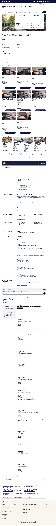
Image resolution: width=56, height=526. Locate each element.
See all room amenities (20, 227)
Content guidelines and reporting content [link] (38, 510)
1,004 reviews (5, 303)
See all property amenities (21, 219)
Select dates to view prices (10, 87)
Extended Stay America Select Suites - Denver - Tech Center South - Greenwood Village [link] (12, 487)
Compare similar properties (24, 158)
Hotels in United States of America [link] (6, 511)
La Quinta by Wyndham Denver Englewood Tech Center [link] (11, 489)
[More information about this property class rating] (5, 7)
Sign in (53, 1)
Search (44, 12)
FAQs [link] (13, 507)
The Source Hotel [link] (6, 494)
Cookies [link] (35, 508)
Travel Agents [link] (25, 512)
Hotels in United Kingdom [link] (5, 508)
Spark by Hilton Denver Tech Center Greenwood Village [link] (11, 492)
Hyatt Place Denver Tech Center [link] (8, 485)
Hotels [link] (3, 497)
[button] (20, 20)
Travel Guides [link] (47, 508)
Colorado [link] (12, 497)
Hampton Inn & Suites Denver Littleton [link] (29, 491)
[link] (44, 4)
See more (18, 191)
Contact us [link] (14, 508)
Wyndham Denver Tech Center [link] (28, 490)
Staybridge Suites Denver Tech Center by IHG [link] (30, 489)
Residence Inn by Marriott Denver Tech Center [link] (10, 484)
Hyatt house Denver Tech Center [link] (8, 491)
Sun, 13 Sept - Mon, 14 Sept (21, 12)
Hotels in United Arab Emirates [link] (6, 507)
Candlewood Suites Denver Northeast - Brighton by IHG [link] (32, 492)
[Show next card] (45, 147)
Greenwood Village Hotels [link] (17, 497)
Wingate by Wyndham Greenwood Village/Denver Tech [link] (32, 488)
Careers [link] (46, 507)
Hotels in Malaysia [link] (4, 518)
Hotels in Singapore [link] (4, 514)
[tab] (5, 482)
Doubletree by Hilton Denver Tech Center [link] (30, 484)
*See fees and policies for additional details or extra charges (25, 210)
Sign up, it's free (43, 163)
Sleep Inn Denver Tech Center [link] (28, 486)
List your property (39, 1)
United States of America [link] (7, 497)
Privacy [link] (35, 507)
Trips (48, 1)
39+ (44, 29)
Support (44, 1)
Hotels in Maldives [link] (4, 515)
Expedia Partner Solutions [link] (26, 509)
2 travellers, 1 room (34, 12)
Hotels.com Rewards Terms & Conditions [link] (38, 512)
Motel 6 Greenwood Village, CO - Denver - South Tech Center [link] (12, 493)
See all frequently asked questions (22, 285)
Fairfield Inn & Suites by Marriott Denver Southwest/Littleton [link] (12, 490)
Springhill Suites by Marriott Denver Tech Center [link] (31, 493)
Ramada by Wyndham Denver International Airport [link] (31, 485)
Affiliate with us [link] (25, 506)
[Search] (44, 293)
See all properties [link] (6, 4)
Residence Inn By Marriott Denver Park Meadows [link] (10, 488)
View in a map (20, 180)
